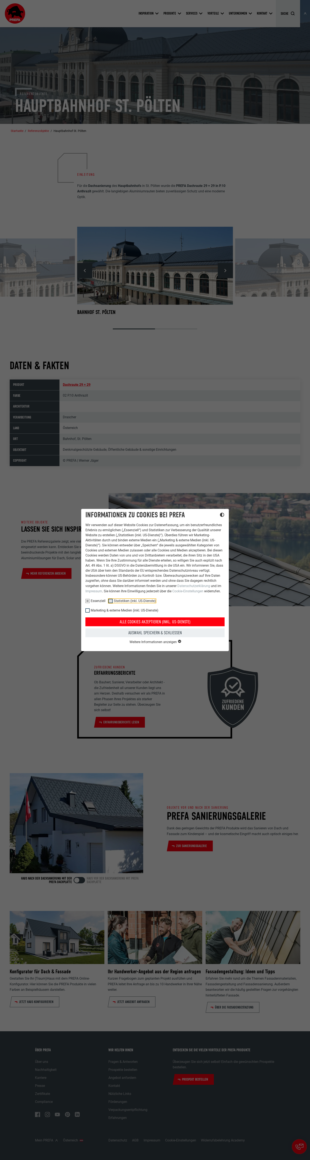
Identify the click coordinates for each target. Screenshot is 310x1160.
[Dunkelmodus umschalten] (222, 515)
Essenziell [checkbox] (98, 601)
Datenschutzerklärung (193, 586)
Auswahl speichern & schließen (155, 633)
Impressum (93, 591)
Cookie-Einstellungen (187, 591)
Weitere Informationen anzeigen (153, 642)
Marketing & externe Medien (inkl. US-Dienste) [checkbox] (124, 610)
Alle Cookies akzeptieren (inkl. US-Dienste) (155, 622)
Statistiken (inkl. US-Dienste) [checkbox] (135, 601)
